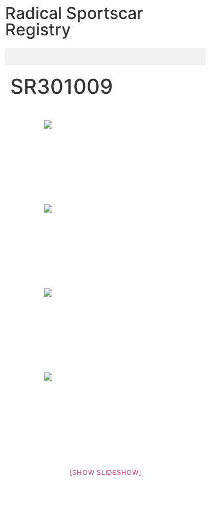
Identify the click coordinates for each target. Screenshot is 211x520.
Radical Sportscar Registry (74, 21)
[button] (105, 56)
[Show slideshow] (106, 472)
